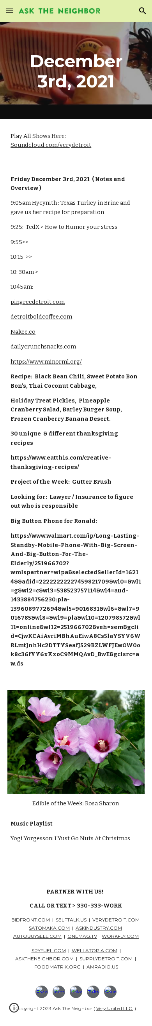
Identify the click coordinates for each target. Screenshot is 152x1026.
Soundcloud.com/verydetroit (51, 144)
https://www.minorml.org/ (46, 361)
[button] (9, 10)
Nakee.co (23, 331)
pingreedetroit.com (38, 301)
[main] (76, 70)
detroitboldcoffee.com (41, 316)
